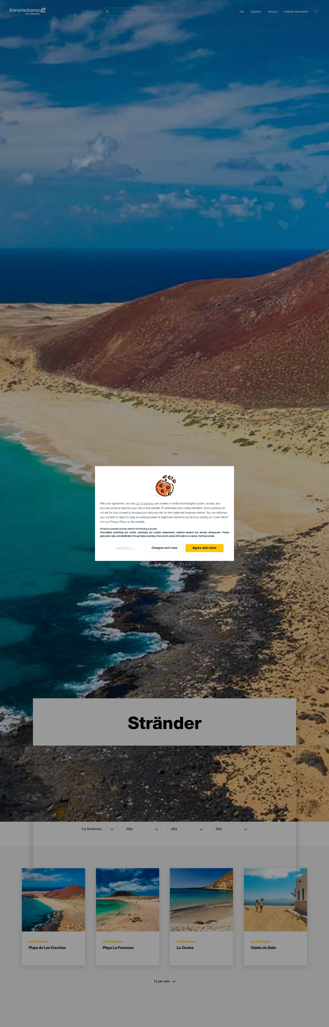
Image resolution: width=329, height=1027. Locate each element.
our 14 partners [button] (145, 503)
